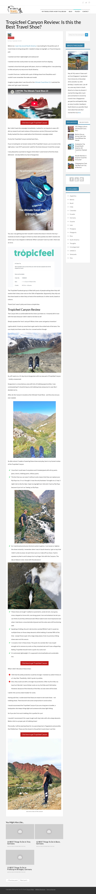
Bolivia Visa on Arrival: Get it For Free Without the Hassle (80, 137)
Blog (70, 11)
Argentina (73, 196)
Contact (85, 11)
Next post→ (24, 880)
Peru (71, 236)
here (79, 112)
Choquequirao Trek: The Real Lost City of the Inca (81, 165)
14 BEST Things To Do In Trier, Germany (19, 843)
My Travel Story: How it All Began (54, 11)
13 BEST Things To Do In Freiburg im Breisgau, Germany (19, 868)
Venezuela (73, 254)
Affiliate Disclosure (40, 889)
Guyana (72, 221)
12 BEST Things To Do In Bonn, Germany (48, 843)
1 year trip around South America (25, 46)
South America (74, 240)
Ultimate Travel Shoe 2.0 (42, 82)
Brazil (71, 203)
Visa (71, 258)
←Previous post (12, 880)
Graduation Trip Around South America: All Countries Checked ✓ (81, 148)
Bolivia (72, 199)
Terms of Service (50, 889)
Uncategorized (74, 247)
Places (77, 11)
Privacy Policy (30, 889)
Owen (10, 40)
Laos (71, 225)
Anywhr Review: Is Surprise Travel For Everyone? (81, 157)
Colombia (73, 210)
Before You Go (20, 846)
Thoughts (11, 37)
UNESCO (73, 251)
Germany (73, 218)
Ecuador (72, 214)
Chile (71, 207)
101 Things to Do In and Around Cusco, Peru (81, 128)
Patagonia (73, 232)
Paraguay (73, 229)
